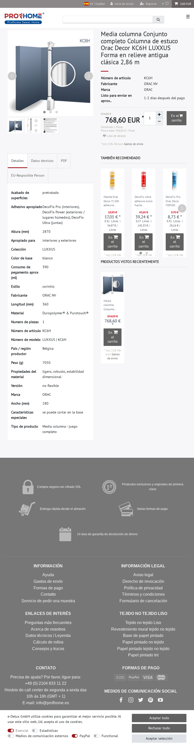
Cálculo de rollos (48, 642)
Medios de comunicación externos (42, 736)
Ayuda (48, 575)
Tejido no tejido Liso (143, 622)
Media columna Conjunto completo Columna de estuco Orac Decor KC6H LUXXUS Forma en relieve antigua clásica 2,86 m (112, 305)
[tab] (18, 160)
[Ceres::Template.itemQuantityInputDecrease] (159, 121)
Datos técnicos (42, 160)
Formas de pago (48, 588)
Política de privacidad (143, 588)
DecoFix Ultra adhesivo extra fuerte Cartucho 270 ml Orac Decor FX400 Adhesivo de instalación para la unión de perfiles (143, 201)
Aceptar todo (159, 718)
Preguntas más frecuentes (48, 622)
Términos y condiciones (143, 594)
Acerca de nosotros (48, 629)
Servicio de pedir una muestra (48, 601)
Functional (110, 736)
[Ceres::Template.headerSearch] (158, 19)
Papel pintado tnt (143, 655)
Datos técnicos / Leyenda (48, 635)
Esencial (22, 730)
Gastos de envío (133, 144)
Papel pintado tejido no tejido (143, 649)
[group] (112, 284)
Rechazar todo (159, 728)
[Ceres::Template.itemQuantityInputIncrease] (159, 114)
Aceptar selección (159, 738)
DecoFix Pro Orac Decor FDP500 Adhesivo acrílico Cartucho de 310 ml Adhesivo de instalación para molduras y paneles (174, 201)
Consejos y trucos (48, 649)
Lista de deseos (116, 136)
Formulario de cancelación (143, 601)
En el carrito (176, 117)
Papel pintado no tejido (143, 642)
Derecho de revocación (143, 581)
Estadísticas (49, 730)
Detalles (17, 160)
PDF (64, 160)
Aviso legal (143, 575)
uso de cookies (70, 721)
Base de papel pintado (143, 635)
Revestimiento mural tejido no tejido (143, 629)
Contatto (48, 594)
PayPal (85, 736)
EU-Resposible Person (27, 175)
